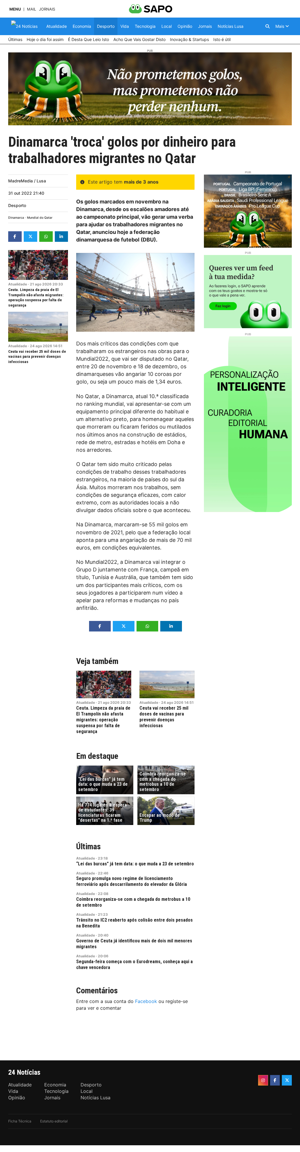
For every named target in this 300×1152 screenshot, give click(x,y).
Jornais (47, 9)
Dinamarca (16, 218)
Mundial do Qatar (39, 218)
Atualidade (17, 284)
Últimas (88, 846)
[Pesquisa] (267, 26)
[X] (287, 1080)
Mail (31, 9)
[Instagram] (263, 1080)
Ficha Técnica (19, 1121)
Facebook (146, 1001)
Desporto (17, 205)
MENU (15, 9)
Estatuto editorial (54, 1121)
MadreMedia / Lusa (27, 180)
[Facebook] (275, 1080)
